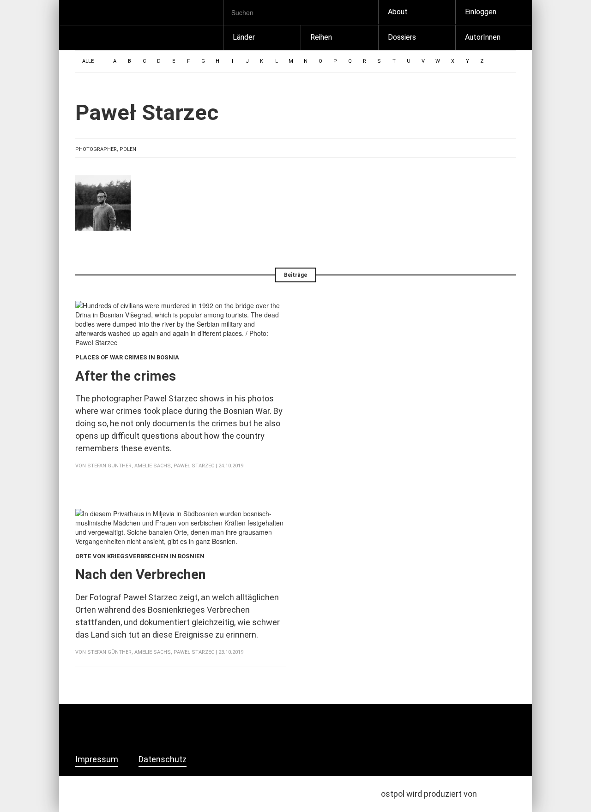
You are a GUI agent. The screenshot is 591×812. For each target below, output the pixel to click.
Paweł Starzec (194, 466)
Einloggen (480, 11)
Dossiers (402, 37)
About (398, 11)
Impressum (96, 759)
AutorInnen (483, 37)
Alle (88, 61)
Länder (244, 37)
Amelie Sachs (152, 466)
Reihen (321, 37)
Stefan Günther (109, 466)
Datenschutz (163, 759)
